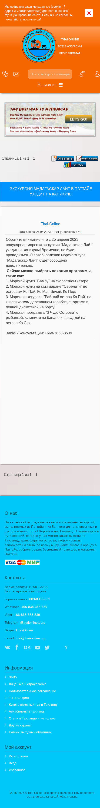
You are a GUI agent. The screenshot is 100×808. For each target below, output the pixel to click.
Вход (12, 763)
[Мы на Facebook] (16, 648)
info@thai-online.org (31, 638)
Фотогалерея (19, 697)
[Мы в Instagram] (57, 648)
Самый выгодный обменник (30, 732)
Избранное (17, 770)
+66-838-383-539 (34, 607)
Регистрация (18, 756)
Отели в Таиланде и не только (32, 718)
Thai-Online (50, 224)
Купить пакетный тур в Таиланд (33, 704)
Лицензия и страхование (28, 684)
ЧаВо (13, 677)
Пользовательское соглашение (32, 691)
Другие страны (20, 725)
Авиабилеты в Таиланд (26, 711)
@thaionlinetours (32, 622)
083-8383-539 (39, 599)
